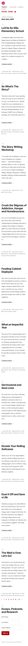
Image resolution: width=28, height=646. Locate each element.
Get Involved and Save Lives (11, 386)
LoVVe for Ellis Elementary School (12, 29)
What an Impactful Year (12, 326)
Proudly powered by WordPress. (14, 642)
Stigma (4, 7)
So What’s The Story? (9, 88)
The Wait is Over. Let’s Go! (11, 554)
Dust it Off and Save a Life (13, 496)
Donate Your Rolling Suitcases (13, 448)
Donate (4, 12)
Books (10, 12)
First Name (4, 617)
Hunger (14, 73)
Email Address (5, 628)
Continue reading (7, 64)
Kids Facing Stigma (22, 73)
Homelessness (16, 131)
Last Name (4, 622)
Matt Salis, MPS (7, 71)
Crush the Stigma (7, 73)
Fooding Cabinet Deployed (11, 270)
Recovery (3, 133)
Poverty (22, 433)
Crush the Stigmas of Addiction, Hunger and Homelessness (13, 208)
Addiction (5, 253)
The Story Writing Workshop (11, 148)
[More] (15, 12)
